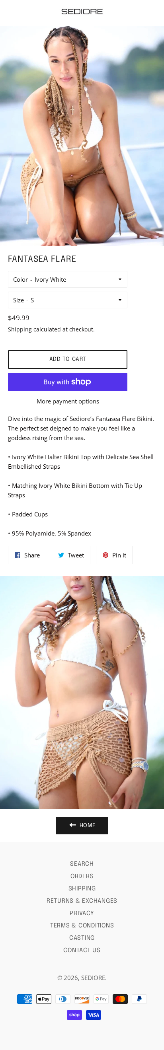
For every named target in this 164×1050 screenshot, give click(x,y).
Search (82, 864)
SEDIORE (93, 978)
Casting (82, 938)
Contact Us (82, 950)
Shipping (20, 329)
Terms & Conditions (82, 926)
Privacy (82, 913)
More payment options (68, 401)
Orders (82, 876)
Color (20, 279)
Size (18, 300)
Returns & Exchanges (82, 901)
